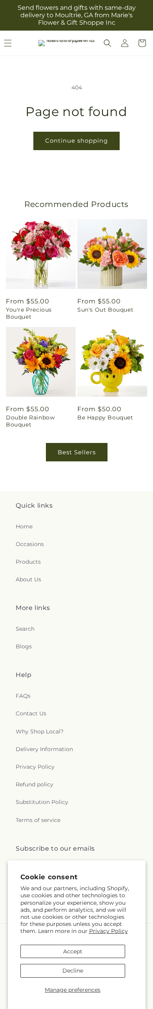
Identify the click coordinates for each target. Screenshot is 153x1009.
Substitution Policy (42, 802)
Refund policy (34, 784)
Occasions (30, 544)
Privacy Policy (108, 931)
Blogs (24, 646)
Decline (72, 970)
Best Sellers (77, 452)
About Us (28, 579)
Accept (72, 951)
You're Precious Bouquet (29, 313)
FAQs (23, 695)
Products (28, 561)
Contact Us (31, 713)
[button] (107, 43)
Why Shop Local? (40, 731)
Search (25, 628)
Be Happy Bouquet (105, 417)
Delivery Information (44, 749)
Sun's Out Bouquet (105, 309)
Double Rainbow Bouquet (30, 421)
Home (24, 526)
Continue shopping (76, 140)
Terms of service (38, 820)
